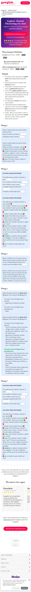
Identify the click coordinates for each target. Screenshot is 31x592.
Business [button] (3, 567)
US (6, 57)
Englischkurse (7, 520)
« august (15, 540)
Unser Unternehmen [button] (6, 555)
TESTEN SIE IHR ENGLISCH (16, 34)
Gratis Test (25, 3)
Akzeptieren (24, 588)
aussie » (15, 545)
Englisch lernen (12, 10)
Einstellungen (16, 588)
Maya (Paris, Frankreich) (10, 490)
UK (24, 55)
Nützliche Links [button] (5, 571)
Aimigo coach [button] (5, 563)
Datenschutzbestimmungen (9, 584)
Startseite (3, 10)
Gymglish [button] (3, 559)
